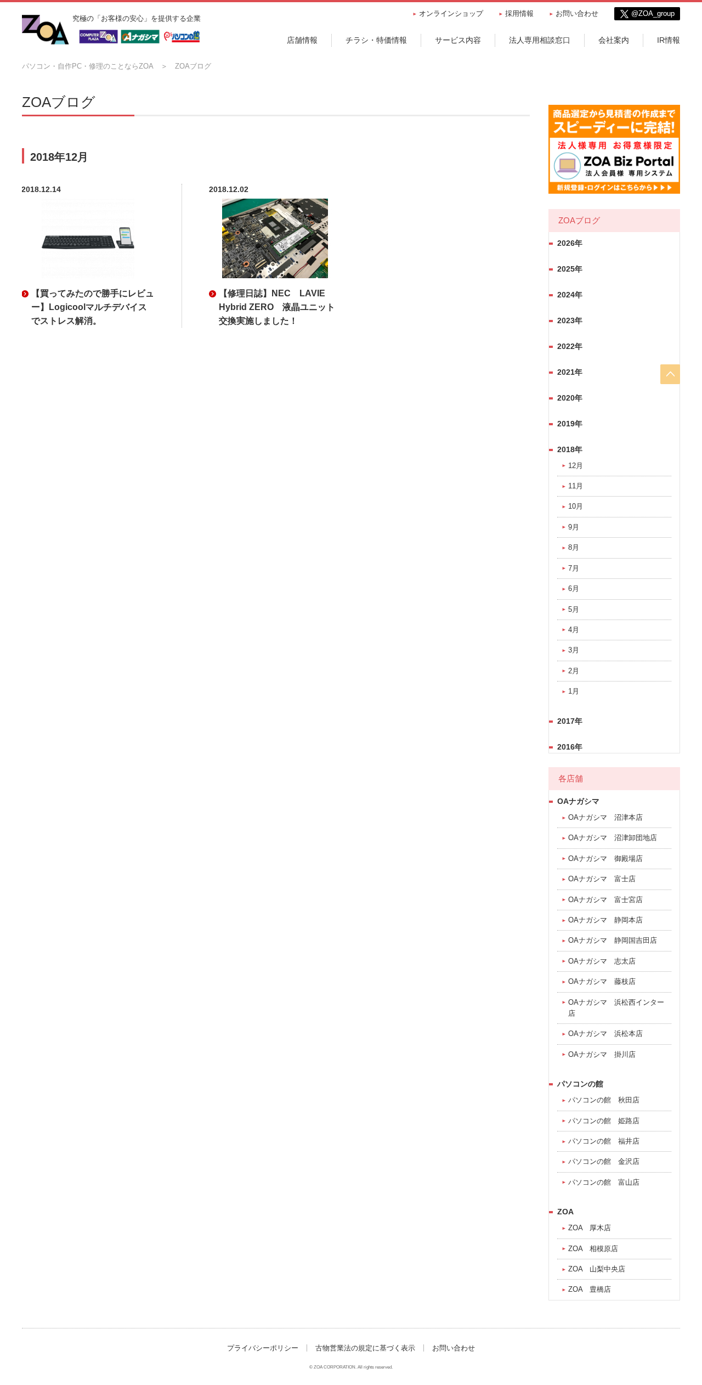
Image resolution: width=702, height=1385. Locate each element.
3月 (573, 650)
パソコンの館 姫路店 (603, 1121)
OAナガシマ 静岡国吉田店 (612, 940)
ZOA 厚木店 (589, 1228)
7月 (573, 568)
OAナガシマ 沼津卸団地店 (612, 838)
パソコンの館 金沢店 (603, 1161)
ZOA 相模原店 (593, 1249)
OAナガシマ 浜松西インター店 (616, 1007)
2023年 (569, 320)
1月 (573, 691)
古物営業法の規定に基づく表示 (365, 1348)
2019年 (569, 423)
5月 (573, 609)
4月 (573, 630)
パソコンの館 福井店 (603, 1141)
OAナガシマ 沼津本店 (605, 817)
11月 (575, 486)
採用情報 (519, 13)
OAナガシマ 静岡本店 (605, 920)
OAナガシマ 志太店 (602, 961)
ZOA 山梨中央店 (596, 1269)
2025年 (569, 268)
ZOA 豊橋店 (589, 1289)
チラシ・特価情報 (376, 40)
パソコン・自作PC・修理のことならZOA (88, 66)
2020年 (569, 397)
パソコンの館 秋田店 (603, 1100)
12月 (575, 465)
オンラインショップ (451, 13)
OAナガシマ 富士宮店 (605, 900)
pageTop (670, 374)
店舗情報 (302, 40)
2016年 (569, 746)
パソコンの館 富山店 (603, 1182)
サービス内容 (458, 40)
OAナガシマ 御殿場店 (605, 858)
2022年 (569, 346)
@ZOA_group (653, 13)
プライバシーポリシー (262, 1348)
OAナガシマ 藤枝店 (602, 981)
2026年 (569, 243)
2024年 (569, 294)
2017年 (569, 721)
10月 (575, 506)
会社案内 (613, 40)
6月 (573, 588)
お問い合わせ (577, 13)
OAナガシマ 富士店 (602, 879)
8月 (573, 547)
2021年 (569, 372)
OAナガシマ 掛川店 (602, 1054)
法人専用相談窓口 (539, 40)
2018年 (569, 449)
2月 (573, 671)
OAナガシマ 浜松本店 (605, 1033)
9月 (573, 527)
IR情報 (668, 40)
